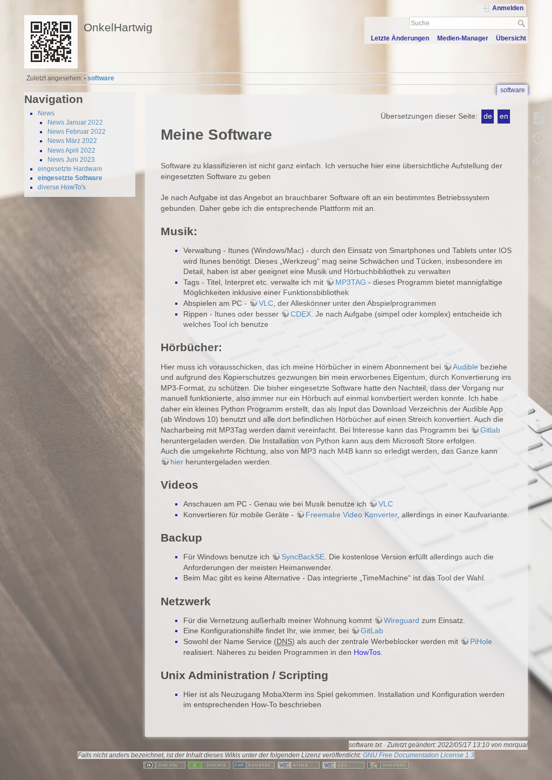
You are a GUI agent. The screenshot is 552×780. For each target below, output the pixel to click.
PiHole (481, 641)
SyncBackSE (303, 556)
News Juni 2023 (71, 159)
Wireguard (401, 620)
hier (176, 461)
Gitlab (490, 430)
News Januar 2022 (75, 122)
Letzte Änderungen (400, 38)
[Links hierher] (538, 159)
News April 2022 (71, 150)
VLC (266, 303)
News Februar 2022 (76, 131)
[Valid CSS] (343, 764)
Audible (465, 366)
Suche (523, 23)
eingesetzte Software (70, 178)
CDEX (301, 314)
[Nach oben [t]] (538, 179)
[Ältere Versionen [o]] (538, 138)
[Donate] (209, 764)
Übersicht (511, 38)
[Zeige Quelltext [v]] (538, 118)
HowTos (367, 652)
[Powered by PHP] (253, 764)
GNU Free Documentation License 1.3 (418, 755)
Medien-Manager (462, 38)
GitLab (372, 630)
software (100, 78)
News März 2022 (72, 141)
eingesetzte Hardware (70, 169)
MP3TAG (350, 282)
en (504, 116)
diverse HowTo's (62, 187)
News (46, 113)
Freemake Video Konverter (351, 514)
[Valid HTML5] (298, 764)
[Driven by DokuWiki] (388, 764)
